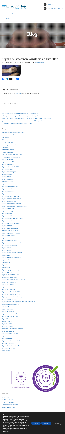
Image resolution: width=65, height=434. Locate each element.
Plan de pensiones (7, 152)
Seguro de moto (6, 238)
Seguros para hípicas (8, 343)
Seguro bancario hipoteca (9, 171)
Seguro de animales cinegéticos (11, 198)
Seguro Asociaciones (8, 164)
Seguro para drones (8, 284)
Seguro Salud (6, 306)
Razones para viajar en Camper (11, 157)
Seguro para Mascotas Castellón (11, 292)
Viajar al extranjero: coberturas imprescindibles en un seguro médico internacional (27, 118)
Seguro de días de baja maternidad (12, 218)
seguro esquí (6, 262)
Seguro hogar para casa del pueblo (12, 270)
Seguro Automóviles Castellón (11, 167)
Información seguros (8, 149)
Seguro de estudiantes (8, 220)
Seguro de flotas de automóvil (11, 223)
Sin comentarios (39, 62)
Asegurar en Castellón (8, 135)
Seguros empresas (7, 336)
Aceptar (36, 423)
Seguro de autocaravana (9, 201)
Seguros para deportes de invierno (12, 341)
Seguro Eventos (6, 265)
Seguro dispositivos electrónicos (11, 257)
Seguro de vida (6, 247)
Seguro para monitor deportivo (11, 294)
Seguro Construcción (8, 191)
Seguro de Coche (7, 213)
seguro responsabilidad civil (10, 304)
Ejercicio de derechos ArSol (10, 404)
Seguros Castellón (7, 323)
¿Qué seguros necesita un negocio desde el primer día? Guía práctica (22, 121)
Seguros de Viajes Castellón (10, 333)
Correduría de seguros (8, 142)
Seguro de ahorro (7, 194)
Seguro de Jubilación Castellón (11, 233)
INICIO (7, 13)
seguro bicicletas (7, 174)
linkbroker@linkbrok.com (55, 8)
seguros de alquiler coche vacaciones (13, 328)
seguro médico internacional (10, 274)
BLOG (59, 13)
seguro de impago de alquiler (10, 230)
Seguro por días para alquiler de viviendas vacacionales (18, 301)
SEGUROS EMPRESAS (49, 13)
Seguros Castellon (7, 326)
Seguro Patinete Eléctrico (9, 299)
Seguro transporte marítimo (10, 314)
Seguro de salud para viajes (10, 245)
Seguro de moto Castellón (9, 240)
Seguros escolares (7, 338)
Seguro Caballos (7, 176)
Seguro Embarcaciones (8, 260)
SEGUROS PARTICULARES (32, 13)
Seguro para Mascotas (8, 289)
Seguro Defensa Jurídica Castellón (12, 252)
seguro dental (6, 255)
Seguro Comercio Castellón (10, 186)
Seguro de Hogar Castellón (10, 228)
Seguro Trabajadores (8, 311)
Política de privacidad (8, 402)
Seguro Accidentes (7, 159)
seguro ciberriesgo (7, 181)
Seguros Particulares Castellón (11, 346)
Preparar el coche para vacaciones (12, 154)
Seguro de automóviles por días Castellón (14, 206)
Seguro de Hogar (7, 225)
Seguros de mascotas (8, 331)
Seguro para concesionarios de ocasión (13, 279)
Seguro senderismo (7, 309)
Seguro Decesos (6, 250)
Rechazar (46, 423)
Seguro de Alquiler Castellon (10, 196)
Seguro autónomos (7, 169)
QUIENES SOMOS (17, 13)
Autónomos (5, 137)
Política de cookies (7, 399)
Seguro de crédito (7, 216)
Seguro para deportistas (9, 282)
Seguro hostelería (7, 272)
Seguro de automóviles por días (11, 203)
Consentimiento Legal (8, 407)
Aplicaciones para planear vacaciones (13, 132)
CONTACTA (8, 18)
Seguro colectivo (7, 184)
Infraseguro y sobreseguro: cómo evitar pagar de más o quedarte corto (23, 116)
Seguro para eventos (8, 287)
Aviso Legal (5, 397)
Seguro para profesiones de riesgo (12, 296)
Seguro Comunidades (8, 189)
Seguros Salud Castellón (9, 348)
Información (5, 147)
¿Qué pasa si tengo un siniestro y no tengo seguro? (17, 123)
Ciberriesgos (5, 140)
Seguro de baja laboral (8, 208)
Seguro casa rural (7, 179)
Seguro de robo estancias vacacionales (13, 243)
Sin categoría (6, 350)
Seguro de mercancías (8, 235)
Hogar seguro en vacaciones (10, 144)
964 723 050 (51, 4)
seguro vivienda (7, 321)
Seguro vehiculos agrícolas (10, 316)
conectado (18, 93)
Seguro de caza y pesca (9, 211)
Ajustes (57, 423)
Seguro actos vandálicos (9, 162)
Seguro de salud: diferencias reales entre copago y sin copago (20, 113)
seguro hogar (6, 267)
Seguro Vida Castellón (8, 319)
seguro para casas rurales (9, 277)
